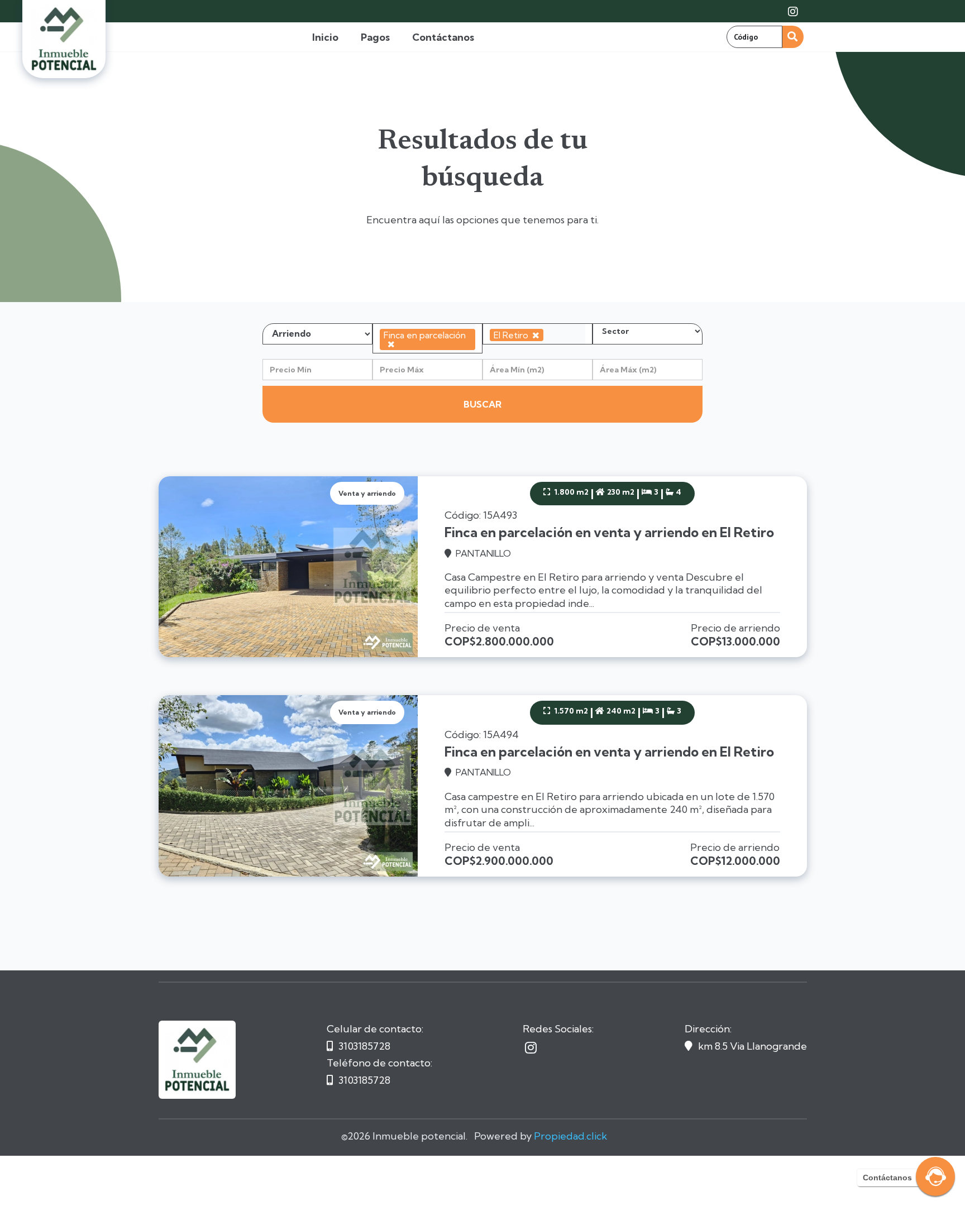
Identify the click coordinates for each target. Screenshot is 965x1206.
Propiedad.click (570, 1136)
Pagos (375, 37)
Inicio (325, 37)
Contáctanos (443, 37)
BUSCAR (482, 404)
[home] (64, 39)
